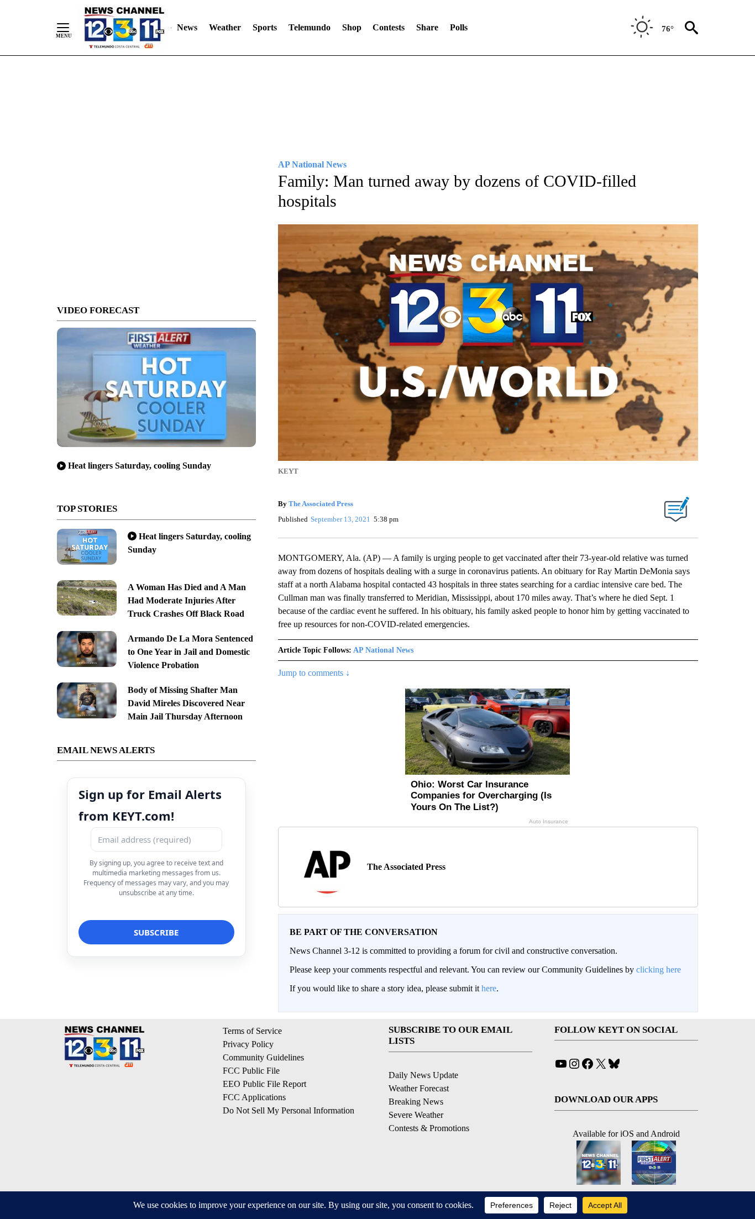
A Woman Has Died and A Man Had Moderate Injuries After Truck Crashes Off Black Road (187, 600)
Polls (459, 27)
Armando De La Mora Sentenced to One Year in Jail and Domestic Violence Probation (190, 652)
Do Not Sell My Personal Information (288, 1110)
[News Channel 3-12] (124, 28)
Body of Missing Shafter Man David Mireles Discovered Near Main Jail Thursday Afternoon (186, 703)
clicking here (658, 969)
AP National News (383, 650)
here (488, 988)
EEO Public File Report (264, 1084)
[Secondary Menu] (71, 27)
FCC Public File (251, 1070)
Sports (265, 27)
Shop (351, 27)
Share (427, 27)
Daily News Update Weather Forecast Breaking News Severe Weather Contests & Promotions (429, 1101)
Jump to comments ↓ (314, 672)
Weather (225, 27)
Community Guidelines (263, 1057)
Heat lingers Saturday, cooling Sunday (139, 465)
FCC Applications (254, 1097)
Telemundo (310, 27)
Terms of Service (252, 1031)
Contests (389, 27)
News (187, 27)
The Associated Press (321, 504)
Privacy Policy (248, 1044)
